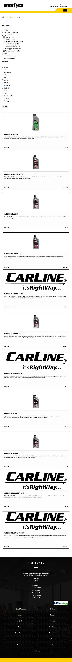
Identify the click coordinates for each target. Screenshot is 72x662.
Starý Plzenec (19, 633)
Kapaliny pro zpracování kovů (13, 49)
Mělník (52, 609)
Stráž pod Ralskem (20, 609)
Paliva (5, 53)
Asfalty (6, 30)
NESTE (6, 80)
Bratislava (52, 633)
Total (5, 93)
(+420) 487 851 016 (36, 587)
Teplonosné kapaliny (10, 56)
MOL (5, 77)
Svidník (19, 645)
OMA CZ (6, 83)
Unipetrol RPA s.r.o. (9, 96)
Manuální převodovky (12, 44)
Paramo (8, 101)
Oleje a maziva (8, 35)
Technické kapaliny (9, 58)
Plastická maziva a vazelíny (12, 51)
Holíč (19, 639)
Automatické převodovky (13, 46)
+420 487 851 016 (54, 6)
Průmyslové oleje (10, 39)
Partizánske (52, 639)
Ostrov (19, 615)
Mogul (7, 98)
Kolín (19, 627)
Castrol (6, 67)
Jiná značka (7, 72)
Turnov (52, 615)
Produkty (10, 17)
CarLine (8, 85)
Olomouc (52, 621)
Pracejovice (19, 621)
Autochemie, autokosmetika (12, 32)
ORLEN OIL (7, 88)
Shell (5, 90)
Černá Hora (52, 627)
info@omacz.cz (64, 6)
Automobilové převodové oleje (14, 41)
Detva (52, 645)
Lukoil (5, 75)
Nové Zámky (36, 651)
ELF (5, 69)
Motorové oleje (9, 37)
